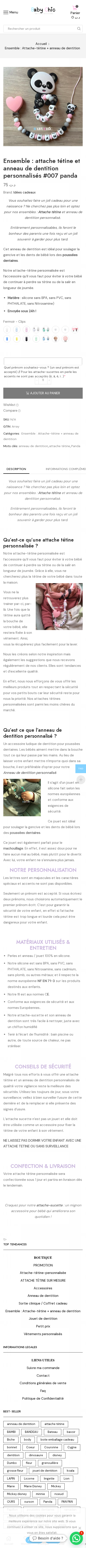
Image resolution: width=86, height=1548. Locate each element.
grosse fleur (15, 1470)
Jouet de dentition (43, 1318)
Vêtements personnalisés (43, 1334)
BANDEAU (31, 1432)
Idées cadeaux (24, 192)
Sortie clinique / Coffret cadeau (43, 1303)
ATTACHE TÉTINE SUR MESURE (43, 1280)
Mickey (56, 1486)
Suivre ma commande (43, 1368)
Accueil (41, 44)
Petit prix (43, 1326)
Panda (75, 446)
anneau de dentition (33, 446)
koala (70, 1470)
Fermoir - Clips (14, 321)
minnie (40, 1494)
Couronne (51, 1447)
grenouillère (50, 1463)
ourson (29, 1502)
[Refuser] (79, 1528)
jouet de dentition (45, 1470)
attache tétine (59, 446)
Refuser (53, 1540)
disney (57, 1455)
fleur (29, 1463)
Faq (43, 1391)
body (27, 1439)
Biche (11, 1439)
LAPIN (11, 1478)
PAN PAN (67, 1502)
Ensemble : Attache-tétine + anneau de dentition (42, 48)
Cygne (72, 1447)
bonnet (12, 1447)
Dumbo (12, 1463)
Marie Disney (33, 1486)
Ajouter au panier (45, 393)
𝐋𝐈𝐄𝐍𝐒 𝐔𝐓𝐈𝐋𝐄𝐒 (43, 1360)
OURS (11, 1502)
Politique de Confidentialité (43, 1398)
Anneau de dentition (43, 1296)
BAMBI (11, 1432)
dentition (13, 1455)
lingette (49, 1478)
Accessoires (43, 1288)
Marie (11, 1486)
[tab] (16, 469)
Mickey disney (17, 1494)
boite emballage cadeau (57, 1439)
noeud (59, 1494)
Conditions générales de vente (43, 1383)
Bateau (53, 1432)
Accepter (34, 1540)
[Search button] (78, 28)
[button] (76, 1538)
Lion (66, 1478)
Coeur (30, 1447)
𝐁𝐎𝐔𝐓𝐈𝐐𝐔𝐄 (43, 1257)
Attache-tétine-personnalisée (43, 1273)
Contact (43, 1375)
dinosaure (36, 1455)
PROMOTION (43, 1265)
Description (16, 469)
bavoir (71, 1432)
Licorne (29, 1478)
